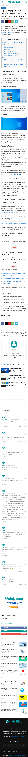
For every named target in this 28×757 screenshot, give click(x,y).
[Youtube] (15, 358)
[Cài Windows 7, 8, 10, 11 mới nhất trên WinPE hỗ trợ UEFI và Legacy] (23, 690)
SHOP (4, 751)
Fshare (14, 247)
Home (2, 5)
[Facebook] (2, 21)
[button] (26, 2)
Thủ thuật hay (21, 751)
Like (25, 627)
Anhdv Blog (5, 731)
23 (26, 18)
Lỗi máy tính (14, 752)
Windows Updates (10, 51)
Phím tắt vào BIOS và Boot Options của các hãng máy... (9, 696)
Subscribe (23, 633)
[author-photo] (14, 348)
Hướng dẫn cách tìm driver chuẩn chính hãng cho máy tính (9, 664)
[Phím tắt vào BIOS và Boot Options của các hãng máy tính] (23, 697)
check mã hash (8, 213)
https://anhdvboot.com (14, 351)
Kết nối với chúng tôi (6, 623)
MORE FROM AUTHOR (19, 364)
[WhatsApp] (12, 21)
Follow (24, 630)
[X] (6, 21)
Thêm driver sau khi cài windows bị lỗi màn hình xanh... (9, 650)
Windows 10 (8, 315)
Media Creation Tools (8, 32)
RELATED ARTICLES (6, 364)
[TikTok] (16, 745)
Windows (3, 372)
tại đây (22, 229)
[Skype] (8, 745)
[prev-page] (2, 389)
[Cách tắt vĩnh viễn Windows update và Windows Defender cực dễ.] (23, 672)
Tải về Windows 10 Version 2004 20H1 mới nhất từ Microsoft (16, 370)
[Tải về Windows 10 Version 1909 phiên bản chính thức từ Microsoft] (5, 377)
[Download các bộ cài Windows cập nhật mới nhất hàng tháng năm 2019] (5, 384)
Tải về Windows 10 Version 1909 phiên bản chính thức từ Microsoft (17, 377)
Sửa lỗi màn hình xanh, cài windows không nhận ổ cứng (9, 657)
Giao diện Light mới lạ (11, 47)
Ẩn (19, 39)
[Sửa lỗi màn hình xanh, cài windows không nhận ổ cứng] (23, 658)
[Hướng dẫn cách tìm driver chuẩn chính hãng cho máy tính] (23, 665)
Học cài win (15, 751)
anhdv (4, 18)
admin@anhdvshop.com (17, 736)
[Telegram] (16, 21)
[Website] (20, 745)
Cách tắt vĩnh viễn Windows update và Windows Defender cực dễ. (9, 671)
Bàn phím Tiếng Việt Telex (12, 53)
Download (7, 5)
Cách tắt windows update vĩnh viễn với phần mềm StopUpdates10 (7, 334)
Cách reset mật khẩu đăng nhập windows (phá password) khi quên (9, 703)
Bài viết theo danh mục (8, 615)
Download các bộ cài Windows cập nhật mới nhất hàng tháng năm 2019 (17, 384)
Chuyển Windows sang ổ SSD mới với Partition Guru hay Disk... (9, 643)
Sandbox (7, 49)
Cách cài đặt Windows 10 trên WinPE (13, 278)
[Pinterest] (9, 21)
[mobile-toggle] (2, 2)
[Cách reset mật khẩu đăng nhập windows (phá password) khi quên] (23, 704)
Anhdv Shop (13, 733)
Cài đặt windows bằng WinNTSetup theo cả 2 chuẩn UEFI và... (9, 709)
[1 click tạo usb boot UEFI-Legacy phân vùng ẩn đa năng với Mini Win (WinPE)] (23, 683)
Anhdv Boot (9, 751)
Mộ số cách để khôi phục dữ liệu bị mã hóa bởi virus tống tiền (20, 334)
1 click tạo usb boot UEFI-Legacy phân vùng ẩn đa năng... (8, 682)
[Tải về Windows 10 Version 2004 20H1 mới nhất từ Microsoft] (5, 370)
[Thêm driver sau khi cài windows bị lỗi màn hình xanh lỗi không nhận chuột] (23, 651)
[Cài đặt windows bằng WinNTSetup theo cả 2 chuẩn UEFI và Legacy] (23, 711)
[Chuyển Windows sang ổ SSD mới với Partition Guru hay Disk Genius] (23, 644)
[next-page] (5, 389)
